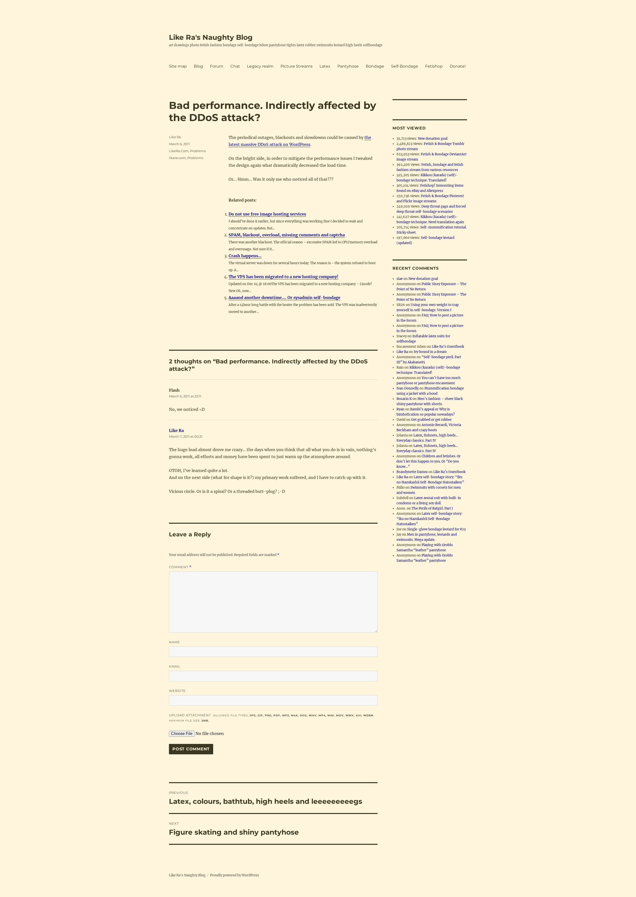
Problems (198, 151)
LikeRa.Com (179, 151)
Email (175, 666)
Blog (198, 66)
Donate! (458, 66)
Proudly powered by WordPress (234, 875)
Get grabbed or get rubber (431, 420)
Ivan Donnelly (408, 388)
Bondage (375, 66)
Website (177, 691)
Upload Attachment (271, 717)
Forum (216, 66)
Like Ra (175, 137)
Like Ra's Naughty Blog (211, 37)
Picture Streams (296, 66)
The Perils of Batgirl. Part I (432, 508)
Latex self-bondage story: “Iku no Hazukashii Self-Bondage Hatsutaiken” (429, 519)
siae (400, 279)
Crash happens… (245, 255)
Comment (180, 567)
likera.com (177, 158)
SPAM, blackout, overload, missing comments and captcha (287, 234)
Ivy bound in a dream (430, 352)
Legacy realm (260, 66)
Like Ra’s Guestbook (448, 346)
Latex (324, 66)
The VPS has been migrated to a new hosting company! (283, 276)
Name (174, 642)
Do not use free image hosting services (267, 214)
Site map (178, 66)
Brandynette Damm (412, 472)
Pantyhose (348, 66)
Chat (235, 66)
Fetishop (434, 66)
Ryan (400, 409)
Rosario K (404, 399)
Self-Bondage (404, 66)
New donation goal (432, 138)
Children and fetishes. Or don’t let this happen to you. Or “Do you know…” (429, 461)
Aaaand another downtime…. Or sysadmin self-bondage (284, 297)
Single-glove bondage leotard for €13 (436, 529)
